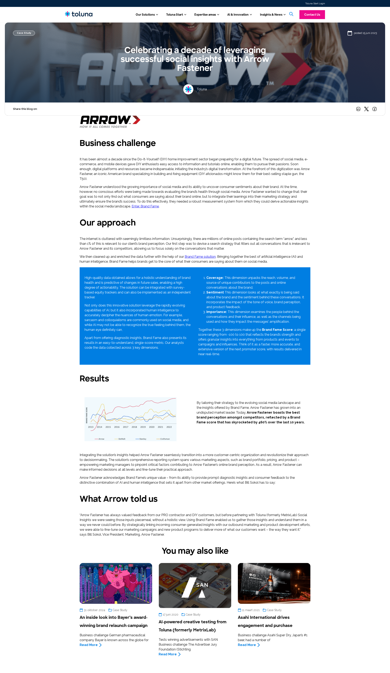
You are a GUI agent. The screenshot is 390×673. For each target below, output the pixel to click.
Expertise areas (205, 14)
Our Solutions (145, 14)
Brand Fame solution (200, 257)
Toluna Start (174, 14)
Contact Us (312, 14)
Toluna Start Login (315, 3)
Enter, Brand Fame (145, 206)
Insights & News (271, 14)
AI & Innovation (238, 14)
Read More (89, 645)
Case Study (24, 32)
